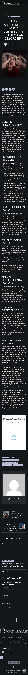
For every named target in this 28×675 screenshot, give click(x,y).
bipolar (11, 250)
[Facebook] (3, 89)
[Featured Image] (14, 550)
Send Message (8, 619)
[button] (25, 3)
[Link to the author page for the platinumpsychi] (5, 44)
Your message (6, 603)
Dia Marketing (17, 672)
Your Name (5, 587)
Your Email (5, 595)
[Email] (13, 89)
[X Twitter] (6, 89)
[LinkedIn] (10, 89)
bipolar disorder (6, 137)
